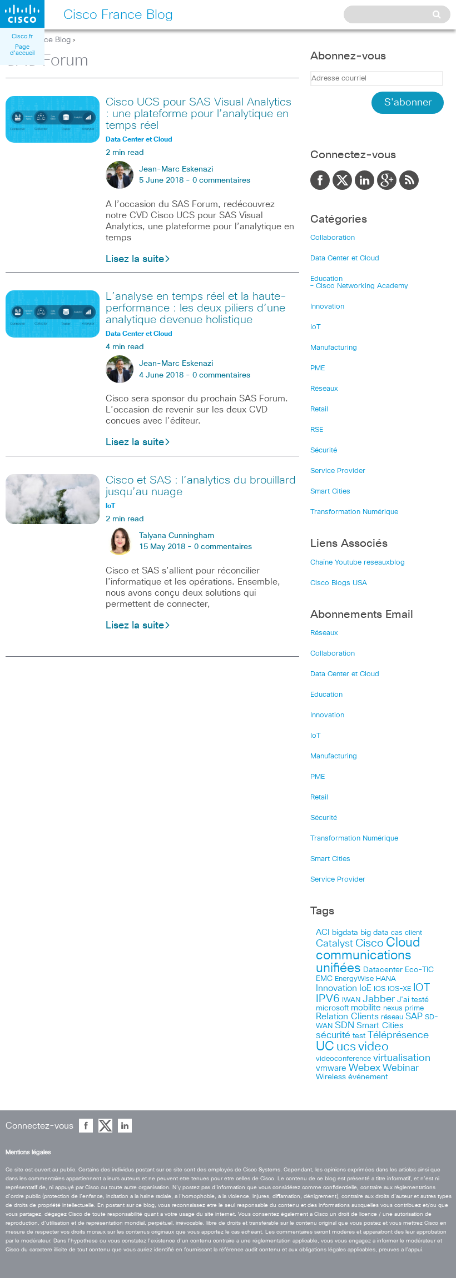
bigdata (345, 933)
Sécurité (323, 450)
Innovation (327, 306)
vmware (331, 1068)
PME (317, 368)
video (373, 1047)
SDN (344, 1025)
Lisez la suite (135, 259)
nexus (393, 1008)
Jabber (379, 999)
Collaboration (332, 237)
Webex (364, 1068)
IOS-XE (399, 989)
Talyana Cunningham (176, 536)
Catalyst (334, 944)
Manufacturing (333, 347)
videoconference (343, 1059)
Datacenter (383, 970)
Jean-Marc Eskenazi (176, 169)
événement (368, 1077)
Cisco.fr (22, 36)
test (359, 1036)
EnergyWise (354, 979)
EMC (324, 979)
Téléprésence (398, 1035)
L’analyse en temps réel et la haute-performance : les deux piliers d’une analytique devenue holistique (196, 308)
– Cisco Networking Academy (359, 286)
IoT (315, 327)
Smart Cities (330, 491)
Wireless (331, 1077)
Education (326, 279)
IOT (421, 988)
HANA (386, 979)
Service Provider (337, 471)
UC (325, 1046)
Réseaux (324, 389)
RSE (316, 430)
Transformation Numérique (354, 512)
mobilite (366, 1008)
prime (414, 1008)
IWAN (351, 1000)
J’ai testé (413, 1000)
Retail (319, 409)
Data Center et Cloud (344, 258)
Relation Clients (347, 1016)
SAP (414, 1017)
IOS (379, 989)
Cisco (369, 943)
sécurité (333, 1035)
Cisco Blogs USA (338, 583)
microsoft (332, 1008)
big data (374, 933)
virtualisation (401, 1058)
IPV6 (328, 998)
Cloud (403, 943)
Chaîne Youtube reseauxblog (357, 562)
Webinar (401, 1068)
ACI (323, 933)
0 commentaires (221, 180)
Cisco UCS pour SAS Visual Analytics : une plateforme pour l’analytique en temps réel (198, 114)
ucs (346, 1046)
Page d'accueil (22, 50)
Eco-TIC (419, 970)
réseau (392, 1017)
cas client (406, 933)
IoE (365, 988)
